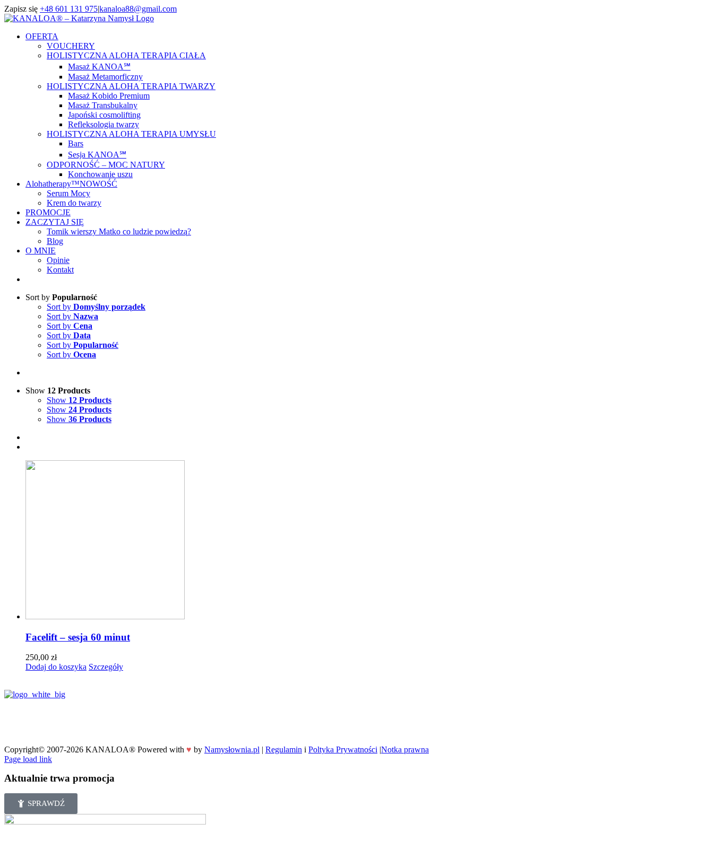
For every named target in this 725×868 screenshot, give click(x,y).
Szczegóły (106, 666)
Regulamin (283, 749)
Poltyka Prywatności (342, 749)
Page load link (28, 759)
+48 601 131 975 (69, 8)
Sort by (96, 306)
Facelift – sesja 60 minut (77, 637)
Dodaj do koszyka (56, 666)
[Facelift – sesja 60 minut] (373, 540)
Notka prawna (405, 749)
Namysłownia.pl (232, 749)
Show (79, 400)
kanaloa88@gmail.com (138, 8)
